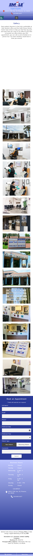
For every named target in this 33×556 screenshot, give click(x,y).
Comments (5, 448)
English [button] (13, 9)
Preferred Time (6, 434)
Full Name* (5, 405)
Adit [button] (27, 533)
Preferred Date (6, 427)
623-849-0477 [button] (17, 13)
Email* (4, 412)
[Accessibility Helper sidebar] (2, 18)
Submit (16, 456)
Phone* (4, 420)
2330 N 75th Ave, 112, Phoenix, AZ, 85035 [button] (17, 11)
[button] (16, 4)
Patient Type (5, 441)
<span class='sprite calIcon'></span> (29, 430)
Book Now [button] (25, 554)
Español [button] (18, 9)
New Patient (9, 444)
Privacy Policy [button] (23, 532)
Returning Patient (24, 444)
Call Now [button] (9, 554)
